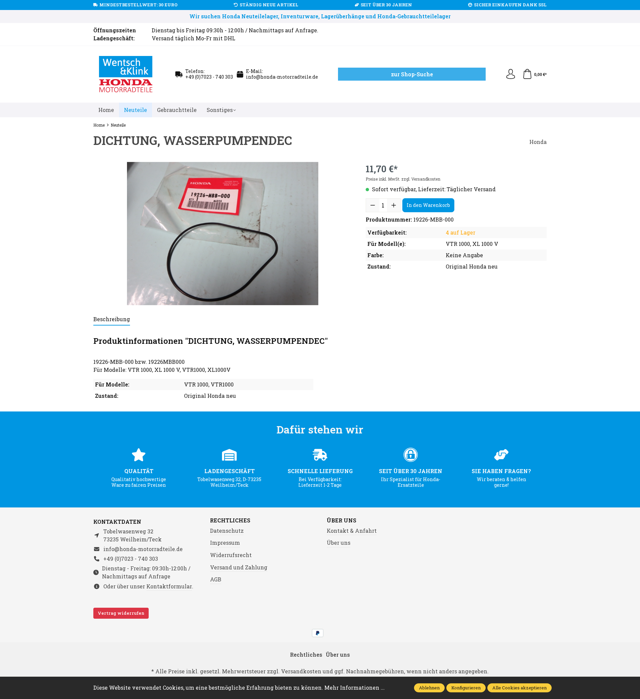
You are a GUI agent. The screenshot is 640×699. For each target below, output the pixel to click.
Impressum (225, 542)
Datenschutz (227, 530)
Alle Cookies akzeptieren (519, 688)
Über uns (341, 520)
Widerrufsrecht (231, 554)
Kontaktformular (169, 586)
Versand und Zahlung (238, 567)
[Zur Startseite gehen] (126, 74)
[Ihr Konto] (511, 74)
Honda (538, 141)
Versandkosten (301, 671)
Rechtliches (230, 520)
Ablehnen (429, 688)
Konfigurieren (466, 688)
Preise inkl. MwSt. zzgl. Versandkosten (403, 179)
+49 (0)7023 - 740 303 (209, 77)
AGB (215, 579)
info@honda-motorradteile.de (282, 77)
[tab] (111, 320)
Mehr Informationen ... (354, 687)
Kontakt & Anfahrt (352, 530)
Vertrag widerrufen (121, 613)
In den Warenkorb (428, 205)
